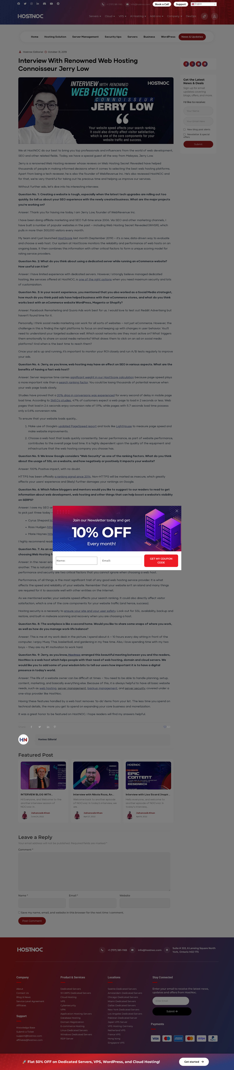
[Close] (177, 511)
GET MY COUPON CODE (161, 560)
